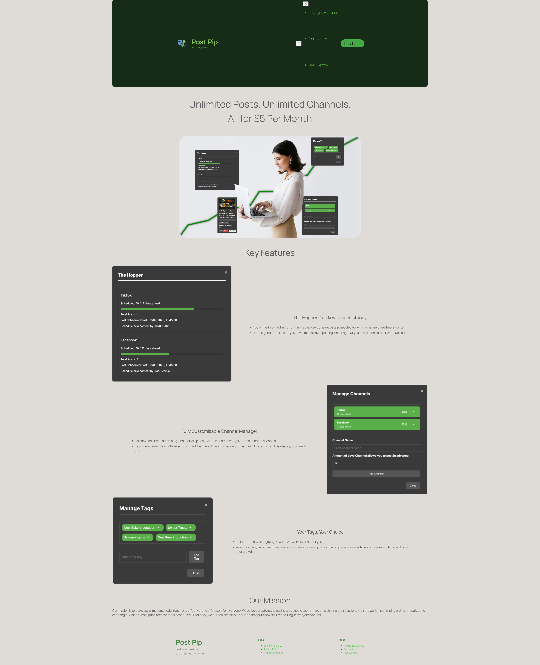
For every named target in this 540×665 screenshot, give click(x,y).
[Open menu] (299, 43)
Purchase (352, 43)
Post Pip (205, 41)
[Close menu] (306, 3)
